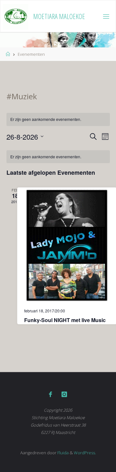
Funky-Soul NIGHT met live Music (65, 320)
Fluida (62, 453)
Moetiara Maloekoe (59, 16)
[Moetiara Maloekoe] (15, 16)
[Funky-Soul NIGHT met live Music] (67, 245)
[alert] (58, 119)
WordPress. (85, 453)
